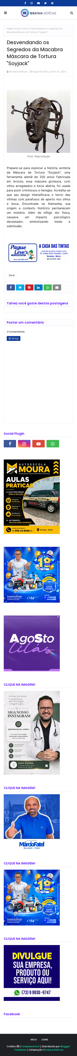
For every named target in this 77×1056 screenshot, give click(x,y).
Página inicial (13, 28)
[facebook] (25, 3)
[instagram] (32, 3)
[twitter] (45, 3)
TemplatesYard (30, 1046)
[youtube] (38, 3)
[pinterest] (51, 3)
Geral (25, 28)
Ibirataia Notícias (18, 71)
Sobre (44, 1039)
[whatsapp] (53, 443)
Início (34, 1039)
